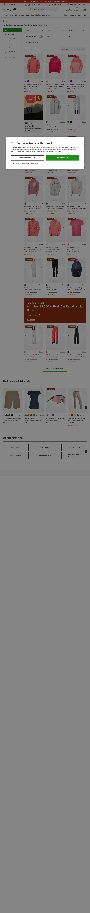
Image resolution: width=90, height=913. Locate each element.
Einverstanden (62, 158)
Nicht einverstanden (27, 158)
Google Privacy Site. (54, 152)
